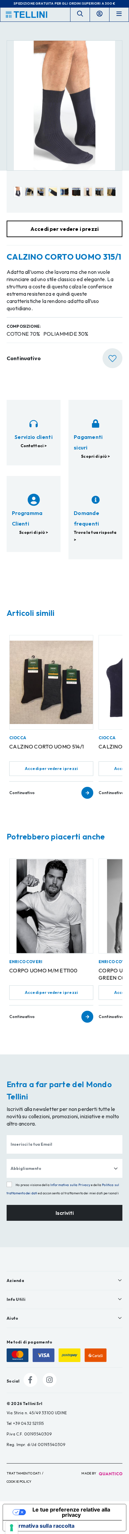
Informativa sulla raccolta (41, 1525)
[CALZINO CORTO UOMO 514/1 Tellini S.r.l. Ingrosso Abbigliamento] (51, 682)
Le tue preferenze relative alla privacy (71, 1512)
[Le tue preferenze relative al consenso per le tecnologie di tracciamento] (11, 1527)
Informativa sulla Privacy (70, 1185)
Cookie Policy (19, 1481)
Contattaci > (34, 445)
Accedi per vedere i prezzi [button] (64, 229)
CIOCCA (17, 737)
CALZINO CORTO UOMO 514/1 (46, 746)
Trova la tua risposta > (95, 536)
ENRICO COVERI (25, 961)
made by (89, 1473)
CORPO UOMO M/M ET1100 (43, 970)
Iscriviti (65, 1213)
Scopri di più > (95, 456)
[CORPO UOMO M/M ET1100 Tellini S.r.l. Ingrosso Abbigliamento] (51, 906)
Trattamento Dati (24, 1473)
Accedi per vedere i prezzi (51, 768)
